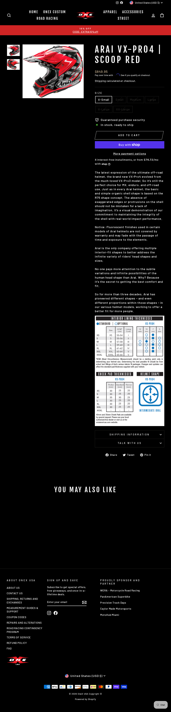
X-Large (104, 109)
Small (120, 99)
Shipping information (130, 434)
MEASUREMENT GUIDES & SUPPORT (22, 609)
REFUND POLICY (17, 642)
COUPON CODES (16, 617)
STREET (123, 18)
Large (152, 99)
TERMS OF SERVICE (19, 637)
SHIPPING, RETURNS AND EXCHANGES (22, 600)
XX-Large (123, 109)
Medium (135, 99)
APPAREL (110, 12)
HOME (33, 12)
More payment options (129, 153)
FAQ (9, 648)
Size (99, 93)
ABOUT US (13, 587)
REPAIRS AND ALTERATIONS (24, 622)
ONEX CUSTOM (54, 12)
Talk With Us (129, 443)
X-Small (103, 99)
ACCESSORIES (133, 12)
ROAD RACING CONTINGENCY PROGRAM (24, 630)
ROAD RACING (47, 18)
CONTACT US (15, 593)
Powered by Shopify (85, 699)
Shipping (100, 80)
